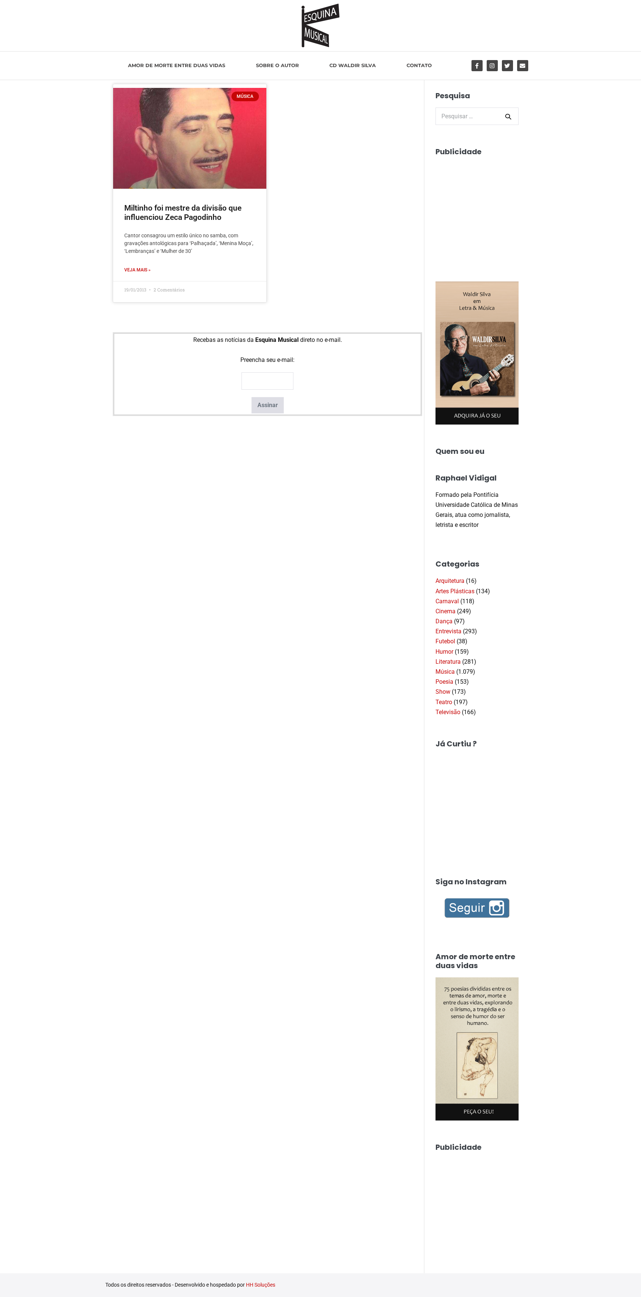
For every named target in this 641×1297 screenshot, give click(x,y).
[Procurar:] (477, 116)
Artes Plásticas (454, 591)
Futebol (445, 641)
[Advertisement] (491, 210)
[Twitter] (507, 65)
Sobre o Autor (277, 65)
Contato (419, 65)
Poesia (444, 681)
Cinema (445, 611)
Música (445, 671)
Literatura (448, 661)
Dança (444, 621)
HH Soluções (260, 1285)
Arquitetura (449, 580)
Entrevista (448, 631)
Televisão (447, 712)
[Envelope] (522, 65)
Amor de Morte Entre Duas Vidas (176, 65)
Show (442, 691)
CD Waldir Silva (352, 65)
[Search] (508, 116)
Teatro (443, 702)
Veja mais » (137, 270)
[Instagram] (492, 65)
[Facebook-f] (477, 65)
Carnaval (447, 601)
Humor (444, 651)
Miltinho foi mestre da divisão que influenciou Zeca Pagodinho (182, 213)
